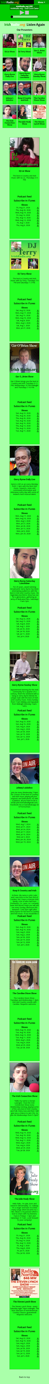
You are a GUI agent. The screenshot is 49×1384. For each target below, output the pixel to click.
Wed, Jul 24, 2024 (23, 829)
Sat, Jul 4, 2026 (23, 636)
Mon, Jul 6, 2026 (23, 531)
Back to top (24, 1377)
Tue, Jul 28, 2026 (23, 1047)
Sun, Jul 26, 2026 (23, 731)
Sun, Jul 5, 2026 (23, 739)
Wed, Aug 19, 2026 (23, 212)
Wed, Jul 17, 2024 (23, 832)
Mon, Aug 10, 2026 (23, 318)
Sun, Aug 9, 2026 (23, 726)
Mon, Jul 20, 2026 (23, 526)
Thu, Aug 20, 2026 (23, 210)
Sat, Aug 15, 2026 (23, 315)
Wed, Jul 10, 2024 (23, 834)
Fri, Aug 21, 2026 (23, 207)
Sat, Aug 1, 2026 (23, 325)
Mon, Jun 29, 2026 (23, 533)
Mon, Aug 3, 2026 (23, 323)
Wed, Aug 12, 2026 (23, 220)
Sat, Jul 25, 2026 (23, 629)
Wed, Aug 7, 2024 (23, 824)
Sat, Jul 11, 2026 (23, 634)
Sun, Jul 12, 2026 (23, 736)
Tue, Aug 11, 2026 (23, 431)
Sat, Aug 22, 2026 (23, 310)
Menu (41, 2)
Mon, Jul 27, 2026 (23, 328)
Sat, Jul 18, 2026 (23, 631)
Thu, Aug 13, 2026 (23, 217)
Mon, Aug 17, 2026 (23, 313)
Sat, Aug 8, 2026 (23, 320)
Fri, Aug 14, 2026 (23, 215)
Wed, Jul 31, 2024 (23, 827)
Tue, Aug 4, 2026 (23, 1042)
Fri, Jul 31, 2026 (23, 1250)
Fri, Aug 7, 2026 (23, 222)
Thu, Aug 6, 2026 (23, 225)
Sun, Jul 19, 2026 (23, 734)
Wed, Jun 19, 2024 (23, 842)
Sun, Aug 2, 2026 (23, 729)
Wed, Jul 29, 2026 (23, 1045)
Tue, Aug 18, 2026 (23, 420)
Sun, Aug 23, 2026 (23, 413)
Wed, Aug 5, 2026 (23, 1040)
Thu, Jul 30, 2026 (23, 1253)
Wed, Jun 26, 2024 (23, 839)
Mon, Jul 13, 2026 (23, 528)
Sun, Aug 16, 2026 (23, 423)
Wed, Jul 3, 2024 (23, 837)
